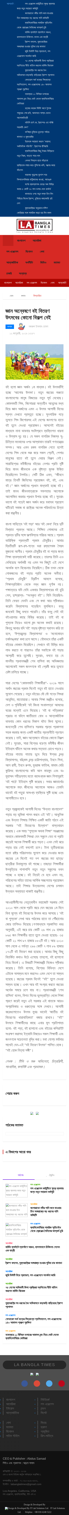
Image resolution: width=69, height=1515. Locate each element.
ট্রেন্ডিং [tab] (51, 1175)
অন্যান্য (23, 273)
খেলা (42, 251)
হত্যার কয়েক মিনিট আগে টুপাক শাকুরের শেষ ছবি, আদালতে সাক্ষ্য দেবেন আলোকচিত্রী (34, 113)
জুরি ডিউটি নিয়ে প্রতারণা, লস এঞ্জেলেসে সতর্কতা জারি (30, 1275)
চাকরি (9, 273)
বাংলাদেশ (21, 240)
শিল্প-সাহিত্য (47, 1436)
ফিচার (43, 1423)
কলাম (23, 295)
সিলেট (44, 1413)
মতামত (57, 262)
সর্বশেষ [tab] (20, 1175)
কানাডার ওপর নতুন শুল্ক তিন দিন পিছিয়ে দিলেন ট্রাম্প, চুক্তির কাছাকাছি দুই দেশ (35, 198)
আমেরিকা (37, 240)
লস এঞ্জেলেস (12, 251)
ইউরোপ (10, 1408)
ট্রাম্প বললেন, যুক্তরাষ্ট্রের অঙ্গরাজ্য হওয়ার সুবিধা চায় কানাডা (34, 1262)
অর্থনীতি (29, 262)
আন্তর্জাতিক (12, 262)
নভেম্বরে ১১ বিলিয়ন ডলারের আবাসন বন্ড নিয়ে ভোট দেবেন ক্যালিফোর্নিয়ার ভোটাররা (35, 99)
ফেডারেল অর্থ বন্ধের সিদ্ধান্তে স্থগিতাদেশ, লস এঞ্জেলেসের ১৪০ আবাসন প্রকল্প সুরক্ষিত (34, 84)
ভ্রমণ (44, 1427)
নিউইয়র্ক (45, 1400)
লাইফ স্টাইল (12, 1436)
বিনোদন (29, 251)
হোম (11, 295)
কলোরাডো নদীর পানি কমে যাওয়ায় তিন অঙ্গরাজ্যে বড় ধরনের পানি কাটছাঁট (45, 1211)
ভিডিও (43, 262)
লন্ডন (43, 1408)
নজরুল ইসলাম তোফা (38, 326)
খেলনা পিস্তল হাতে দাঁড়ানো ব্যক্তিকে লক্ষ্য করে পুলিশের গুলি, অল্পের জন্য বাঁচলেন (36, 165)
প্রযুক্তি (45, 1431)
